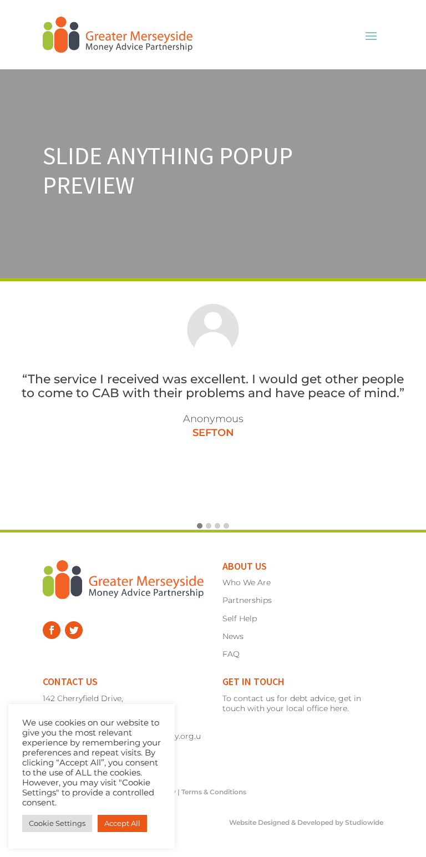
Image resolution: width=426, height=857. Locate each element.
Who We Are (246, 582)
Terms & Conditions (213, 792)
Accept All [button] (122, 823)
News (233, 636)
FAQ (231, 654)
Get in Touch (253, 681)
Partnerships (247, 600)
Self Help (239, 618)
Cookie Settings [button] (57, 823)
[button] (199, 526)
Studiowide (364, 822)
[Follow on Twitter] (74, 630)
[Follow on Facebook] (51, 630)
